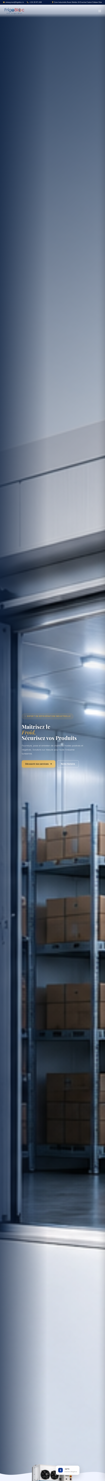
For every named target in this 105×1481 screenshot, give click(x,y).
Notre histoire (68, 764)
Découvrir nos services (37, 764)
